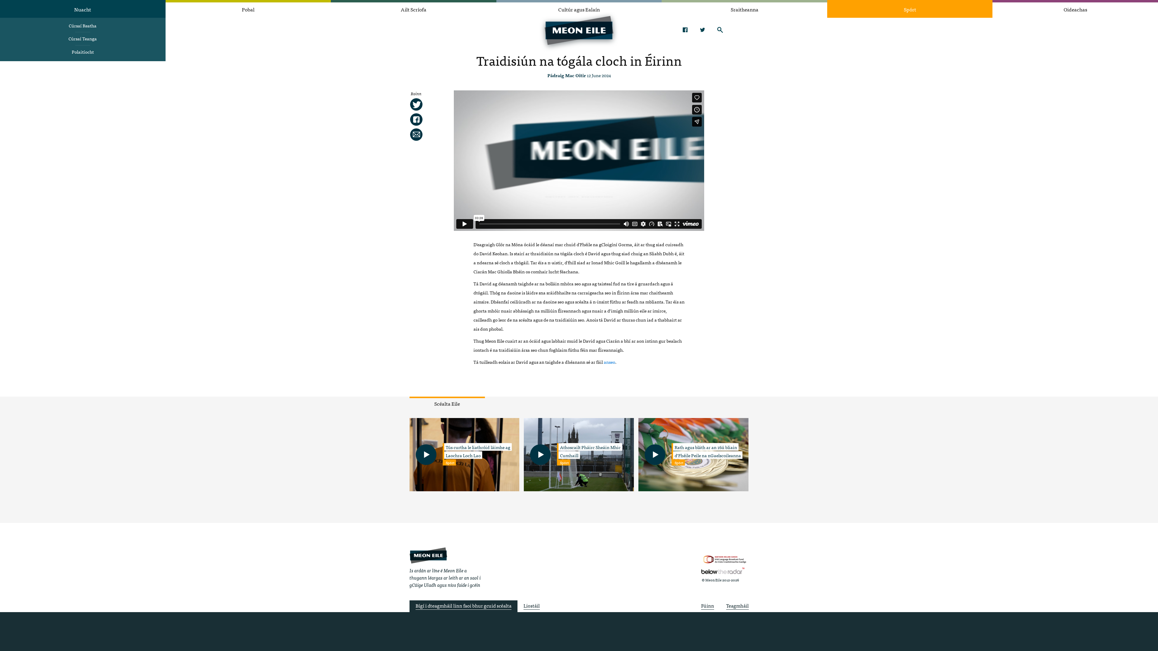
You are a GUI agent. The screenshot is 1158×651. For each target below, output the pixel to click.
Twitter (702, 30)
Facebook (685, 30)
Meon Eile (428, 555)
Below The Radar (723, 571)
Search (720, 30)
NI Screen (725, 559)
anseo (609, 362)
